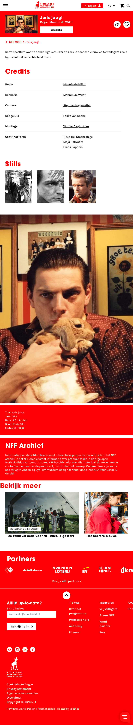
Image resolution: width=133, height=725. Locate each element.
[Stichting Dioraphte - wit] (120, 570)
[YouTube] (9, 649)
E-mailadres (15, 608)
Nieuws (74, 632)
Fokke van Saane (74, 116)
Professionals (79, 619)
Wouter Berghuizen (76, 126)
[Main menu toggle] (5, 5)
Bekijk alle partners (66, 581)
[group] (42, 516)
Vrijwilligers (108, 609)
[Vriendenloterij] (51, 570)
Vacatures (106, 602)
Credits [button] (56, 30)
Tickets (74, 602)
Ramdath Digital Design (21, 708)
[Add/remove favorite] (126, 24)
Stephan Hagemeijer (77, 105)
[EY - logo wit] (75, 570)
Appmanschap (46, 708)
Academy (75, 626)
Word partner (104, 624)
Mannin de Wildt (74, 84)
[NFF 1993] (6, 42)
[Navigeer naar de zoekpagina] (128, 6)
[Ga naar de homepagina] (45, 5)
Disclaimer (14, 697)
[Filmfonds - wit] (94, 570)
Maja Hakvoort (73, 142)
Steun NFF (107, 615)
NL (109, 5)
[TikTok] (32, 649)
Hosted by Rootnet (68, 708)
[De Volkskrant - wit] (21, 570)
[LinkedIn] (25, 649)
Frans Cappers (73, 147)
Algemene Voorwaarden (22, 693)
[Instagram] (17, 649)
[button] (119, 518)
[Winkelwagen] (122, 6)
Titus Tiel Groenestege (78, 137)
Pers (102, 632)
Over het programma (77, 611)
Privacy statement (19, 689)
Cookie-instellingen (20, 684)
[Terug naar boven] (66, 595)
